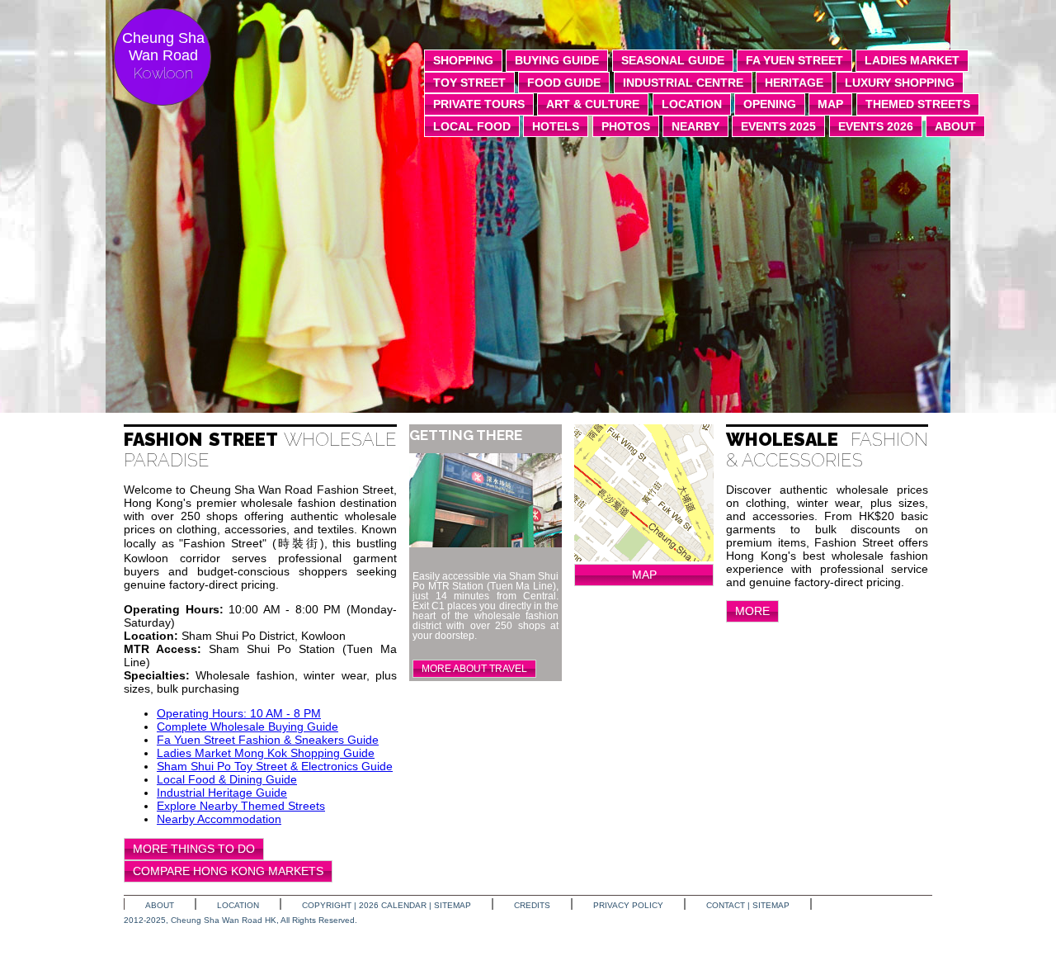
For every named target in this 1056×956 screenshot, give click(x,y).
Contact (725, 905)
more (752, 611)
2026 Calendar (393, 905)
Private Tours (479, 104)
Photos (625, 126)
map (830, 104)
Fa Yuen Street (794, 60)
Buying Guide (557, 60)
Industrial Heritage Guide (222, 792)
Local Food (472, 126)
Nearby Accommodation (219, 819)
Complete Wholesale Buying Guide (247, 726)
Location (238, 905)
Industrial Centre (683, 82)
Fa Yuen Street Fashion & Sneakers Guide (268, 739)
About (159, 905)
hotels (555, 126)
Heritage (794, 82)
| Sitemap (768, 905)
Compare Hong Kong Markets (228, 871)
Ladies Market (912, 60)
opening (769, 104)
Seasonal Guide (672, 60)
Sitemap (452, 905)
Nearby (695, 126)
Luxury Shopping (900, 82)
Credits (532, 905)
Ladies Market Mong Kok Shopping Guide (266, 753)
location (692, 104)
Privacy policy (628, 905)
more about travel (474, 669)
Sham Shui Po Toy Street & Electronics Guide (275, 766)
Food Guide (564, 82)
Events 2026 (875, 126)
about (955, 126)
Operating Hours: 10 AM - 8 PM (239, 713)
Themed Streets (917, 104)
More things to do (194, 848)
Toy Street (469, 82)
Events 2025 (778, 126)
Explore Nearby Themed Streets (241, 805)
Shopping (463, 60)
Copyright (326, 905)
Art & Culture (592, 104)
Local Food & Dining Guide (227, 779)
